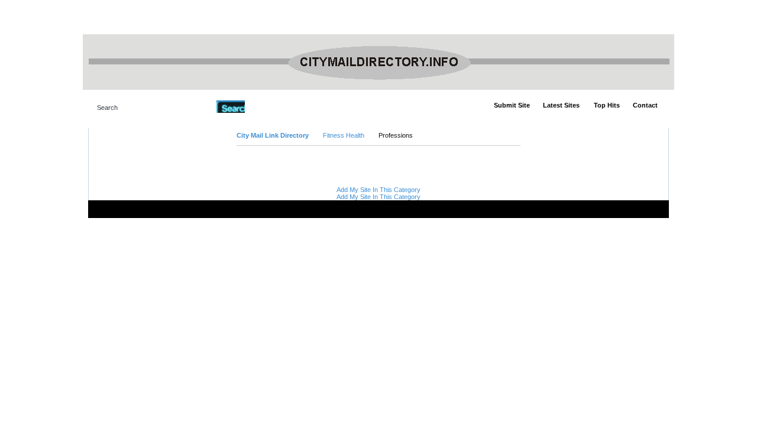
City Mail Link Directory (273, 135)
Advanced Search (275, 106)
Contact (645, 105)
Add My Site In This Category (378, 189)
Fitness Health (343, 135)
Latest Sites (561, 105)
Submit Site (512, 105)
